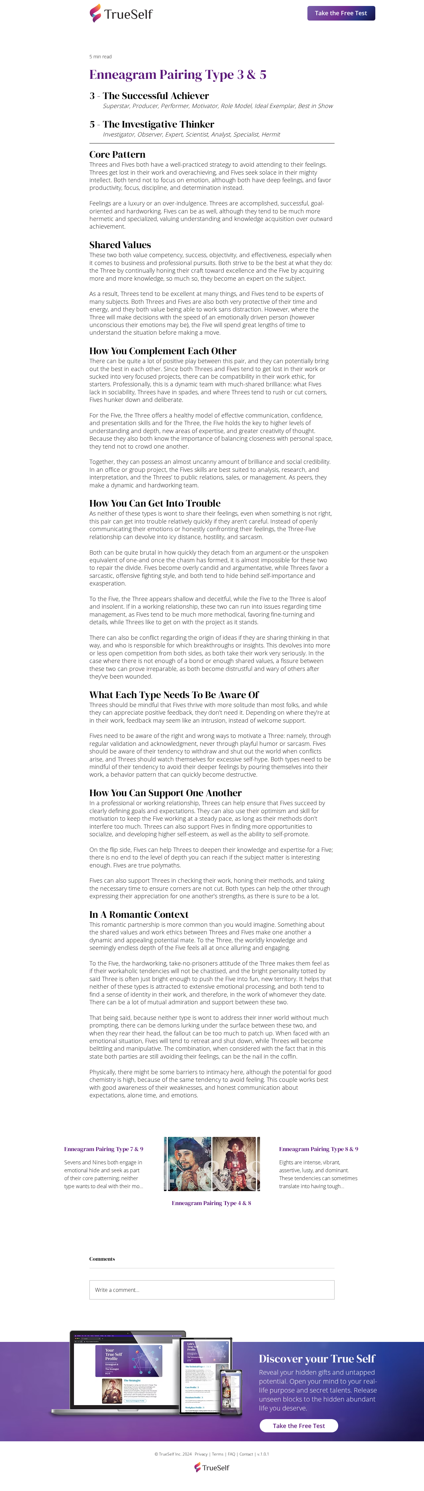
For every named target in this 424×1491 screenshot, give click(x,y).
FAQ (232, 1454)
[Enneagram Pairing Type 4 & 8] (212, 1164)
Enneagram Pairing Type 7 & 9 (103, 1149)
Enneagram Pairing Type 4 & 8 (211, 1203)
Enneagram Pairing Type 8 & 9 (318, 1149)
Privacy (201, 1454)
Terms (218, 1454)
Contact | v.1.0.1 (254, 1454)
